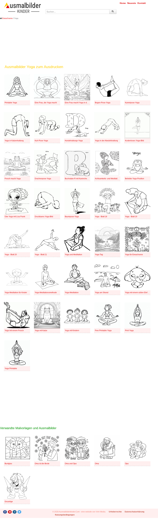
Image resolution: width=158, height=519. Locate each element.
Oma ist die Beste (42, 463)
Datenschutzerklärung (134, 512)
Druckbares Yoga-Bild (44, 217)
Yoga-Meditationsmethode (46, 292)
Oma (97, 463)
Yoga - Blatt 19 (131, 217)
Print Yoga (129, 330)
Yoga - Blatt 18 (101, 217)
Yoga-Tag (99, 254)
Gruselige (9, 501)
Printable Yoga (11, 103)
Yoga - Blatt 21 (41, 254)
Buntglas (8, 463)
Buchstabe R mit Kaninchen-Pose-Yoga (81, 179)
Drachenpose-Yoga (43, 179)
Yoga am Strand (101, 292)
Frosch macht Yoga (13, 179)
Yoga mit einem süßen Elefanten (138, 292)
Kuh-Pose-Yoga (41, 141)
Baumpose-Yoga (72, 217)
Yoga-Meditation (72, 292)
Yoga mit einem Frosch (14, 330)
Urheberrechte (115, 512)
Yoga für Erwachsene (134, 254)
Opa (127, 463)
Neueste (131, 3)
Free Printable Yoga (103, 330)
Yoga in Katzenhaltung (14, 141)
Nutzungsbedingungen (65, 515)
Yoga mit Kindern (72, 330)
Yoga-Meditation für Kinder (16, 292)
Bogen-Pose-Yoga (102, 103)
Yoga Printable (11, 368)
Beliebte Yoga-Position (134, 179)
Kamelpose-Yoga (132, 103)
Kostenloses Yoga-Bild (134, 141)
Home (123, 3)
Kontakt (141, 3)
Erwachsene (7, 18)
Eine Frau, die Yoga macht (46, 103)
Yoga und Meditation (73, 254)
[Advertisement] (79, 44)
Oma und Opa (71, 463)
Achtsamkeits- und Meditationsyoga (110, 179)
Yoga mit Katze (41, 330)
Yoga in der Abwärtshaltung (106, 141)
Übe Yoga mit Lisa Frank (15, 217)
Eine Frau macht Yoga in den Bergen (80, 103)
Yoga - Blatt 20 (11, 254)
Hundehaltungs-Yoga (74, 141)
